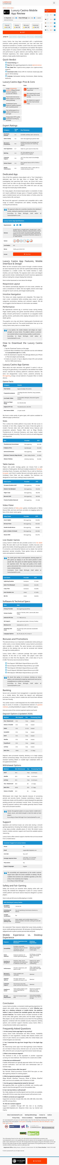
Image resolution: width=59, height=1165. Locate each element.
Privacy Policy (16, 1117)
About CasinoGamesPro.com (14, 1115)
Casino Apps (10, 8)
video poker (19, 508)
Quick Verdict (13, 36)
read (54, 19)
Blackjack (47, 1121)
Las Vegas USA (47, 15)
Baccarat (42, 1121)
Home (4, 8)
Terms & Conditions (27, 1117)
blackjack (39, 469)
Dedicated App (39, 36)
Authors (49, 1115)
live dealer (39, 543)
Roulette (10, 1123)
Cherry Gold (47, 19)
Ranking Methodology (31, 1115)
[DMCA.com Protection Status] (33, 1133)
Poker (4, 1123)
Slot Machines (35, 1121)
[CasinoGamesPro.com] (7, 3)
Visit (23, 32)
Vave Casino (48, 30)
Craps (51, 1121)
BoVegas (48, 26)
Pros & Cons (30, 36)
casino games (22, 1121)
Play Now (28, 254)
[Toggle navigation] (54, 2)
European (5, 473)
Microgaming (7, 376)
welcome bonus (37, 65)
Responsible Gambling (41, 1117)
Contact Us (42, 1115)
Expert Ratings (22, 36)
